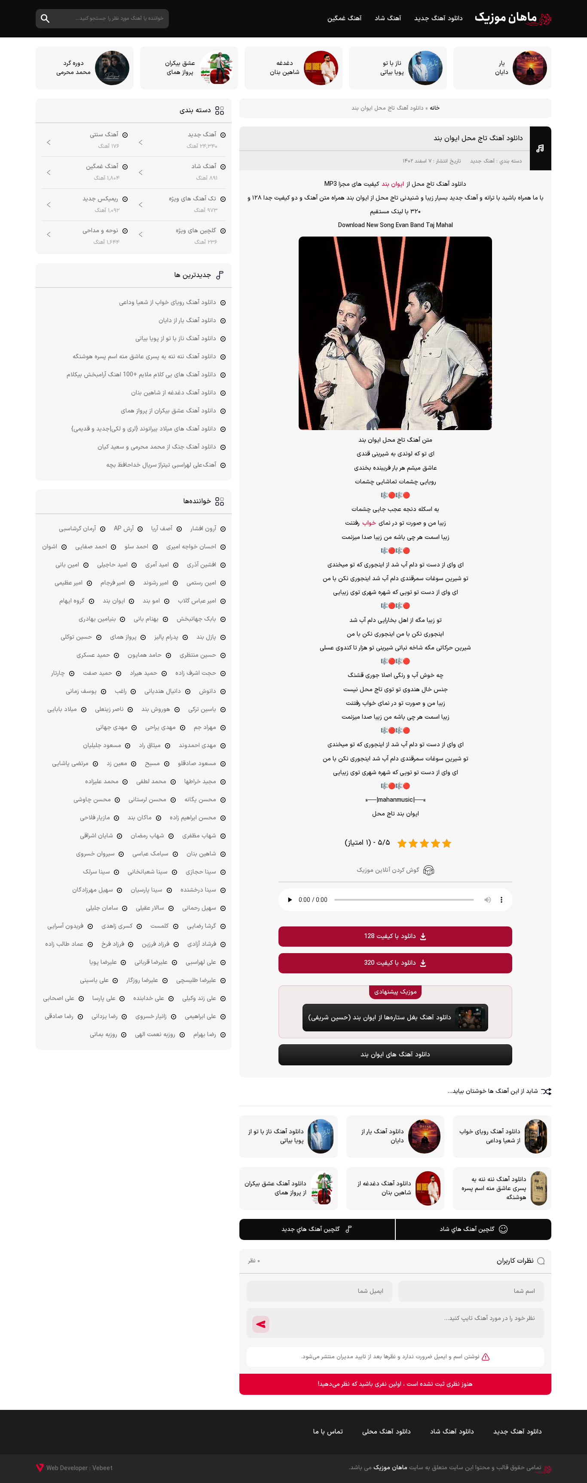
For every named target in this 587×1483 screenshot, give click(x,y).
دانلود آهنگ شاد (452, 1432)
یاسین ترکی (202, 709)
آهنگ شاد (388, 19)
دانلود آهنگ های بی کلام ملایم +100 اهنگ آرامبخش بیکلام (141, 374)
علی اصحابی (58, 998)
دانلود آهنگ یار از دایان (187, 320)
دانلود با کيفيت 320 (390, 963)
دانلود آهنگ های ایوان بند (395, 1055)
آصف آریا (161, 528)
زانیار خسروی (151, 1016)
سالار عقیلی (150, 908)
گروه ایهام (72, 601)
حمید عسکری (93, 655)
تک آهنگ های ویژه (192, 198)
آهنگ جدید (482, 161)
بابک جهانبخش (196, 619)
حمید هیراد (143, 673)
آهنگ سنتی (104, 134)
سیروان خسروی (95, 853)
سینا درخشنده (198, 890)
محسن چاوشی (92, 799)
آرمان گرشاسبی (77, 528)
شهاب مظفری (199, 835)
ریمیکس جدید (100, 198)
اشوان (49, 546)
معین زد (117, 763)
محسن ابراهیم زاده (193, 817)
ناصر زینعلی (109, 709)
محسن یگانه (200, 799)
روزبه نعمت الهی (155, 1034)
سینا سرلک (96, 872)
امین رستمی (201, 583)
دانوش (207, 691)
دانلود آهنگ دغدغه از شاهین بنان (173, 392)
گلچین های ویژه (196, 230)
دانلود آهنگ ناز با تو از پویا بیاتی (175, 338)
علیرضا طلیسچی (196, 980)
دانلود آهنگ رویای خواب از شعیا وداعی (167, 302)
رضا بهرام (204, 1034)
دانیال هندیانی (162, 691)
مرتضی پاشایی (70, 763)
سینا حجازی (201, 872)
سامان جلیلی (102, 908)
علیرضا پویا (103, 962)
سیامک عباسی (150, 853)
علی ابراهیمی (200, 1016)
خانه (435, 108)
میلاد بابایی (62, 709)
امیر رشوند (155, 583)
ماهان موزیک (513, 18)
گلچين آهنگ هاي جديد (310, 1229)
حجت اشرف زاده (195, 673)
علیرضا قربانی (151, 962)
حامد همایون (145, 655)
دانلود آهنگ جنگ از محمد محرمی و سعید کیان (157, 447)
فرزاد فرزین (155, 944)
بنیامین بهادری (97, 619)
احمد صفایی (91, 546)
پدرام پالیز (166, 637)
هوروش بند (155, 709)
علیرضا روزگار (142, 980)
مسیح (152, 763)
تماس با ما (328, 1432)
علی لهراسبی (201, 962)
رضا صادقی (59, 1016)
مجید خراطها (200, 781)
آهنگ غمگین (344, 19)
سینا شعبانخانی (148, 872)
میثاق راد (150, 745)
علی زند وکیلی (199, 998)
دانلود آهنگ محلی (386, 1432)
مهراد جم (205, 727)
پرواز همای (123, 637)
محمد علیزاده (102, 781)
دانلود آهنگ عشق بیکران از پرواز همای (168, 410)
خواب (369, 523)
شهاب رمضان (147, 835)
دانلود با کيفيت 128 (390, 936)
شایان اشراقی (96, 835)
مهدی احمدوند (197, 745)
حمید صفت (97, 673)
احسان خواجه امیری (191, 546)
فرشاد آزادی (201, 944)
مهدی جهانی (112, 727)
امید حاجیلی (112, 564)
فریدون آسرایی (65, 926)
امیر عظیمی (69, 583)
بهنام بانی (146, 619)
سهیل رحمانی (199, 908)
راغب (121, 691)
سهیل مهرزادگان (92, 890)
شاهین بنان (201, 853)
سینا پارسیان (146, 890)
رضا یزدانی (105, 1016)
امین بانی (67, 564)
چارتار (58, 673)
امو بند (151, 601)
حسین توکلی (76, 637)
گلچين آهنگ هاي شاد (467, 1229)
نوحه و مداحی (100, 230)
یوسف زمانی (81, 691)
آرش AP (124, 528)
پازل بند (206, 637)
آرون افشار (203, 528)
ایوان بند (393, 184)
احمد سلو (136, 546)
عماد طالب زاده (64, 944)
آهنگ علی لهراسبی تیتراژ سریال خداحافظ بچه (161, 465)
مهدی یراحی (160, 727)
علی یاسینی (94, 980)
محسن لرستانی (147, 799)
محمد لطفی (151, 781)
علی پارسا (104, 998)
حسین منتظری (198, 655)
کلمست (159, 926)
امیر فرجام (113, 583)
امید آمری (157, 564)
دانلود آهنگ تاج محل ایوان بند (478, 138)
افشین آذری (201, 564)
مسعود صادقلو (197, 763)
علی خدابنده (148, 998)
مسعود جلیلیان (102, 745)
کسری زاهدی (117, 926)
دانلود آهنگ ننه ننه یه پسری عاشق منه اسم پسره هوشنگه (144, 356)
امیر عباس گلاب (197, 601)
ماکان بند (140, 817)
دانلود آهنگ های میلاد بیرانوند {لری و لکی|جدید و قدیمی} (143, 429)
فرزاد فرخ (112, 944)
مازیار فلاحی (95, 817)
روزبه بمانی (103, 1034)
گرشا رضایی (201, 926)
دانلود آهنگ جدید (438, 19)
